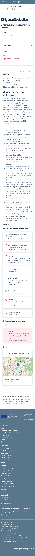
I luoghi (3, 451)
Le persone (4, 453)
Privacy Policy (5, 512)
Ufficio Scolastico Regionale (9, 430)
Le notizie (4, 493)
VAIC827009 (17, 536)
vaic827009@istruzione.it (21, 333)
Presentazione (5, 448)
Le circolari (4, 495)
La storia (3, 462)
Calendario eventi (6, 497)
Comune (3, 442)
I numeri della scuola (7, 455)
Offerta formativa (6, 482)
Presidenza (7, 36)
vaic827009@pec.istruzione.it (17, 340)
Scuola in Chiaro (6, 435)
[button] (17, 45)
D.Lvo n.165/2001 (11, 116)
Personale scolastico (7, 468)
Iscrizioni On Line (6, 437)
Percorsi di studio (6, 473)
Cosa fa (5, 51)
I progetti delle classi (7, 486)
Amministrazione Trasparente (10, 508)
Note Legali (4, 515)
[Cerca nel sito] (30, 8)
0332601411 (19, 331)
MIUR (3, 428)
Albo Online (4, 499)
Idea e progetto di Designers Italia (23, 549)
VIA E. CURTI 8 (10, 522)
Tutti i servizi (5, 475)
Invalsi (3, 440)
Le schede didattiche (7, 484)
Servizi (5, 55)
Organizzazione (6, 460)
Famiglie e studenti (7, 471)
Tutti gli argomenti (6, 503)
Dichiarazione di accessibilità (22, 512)
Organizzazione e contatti (11, 58)
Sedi (4, 62)
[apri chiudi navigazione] (3, 8)
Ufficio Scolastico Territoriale (9, 433)
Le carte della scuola (7, 457)
